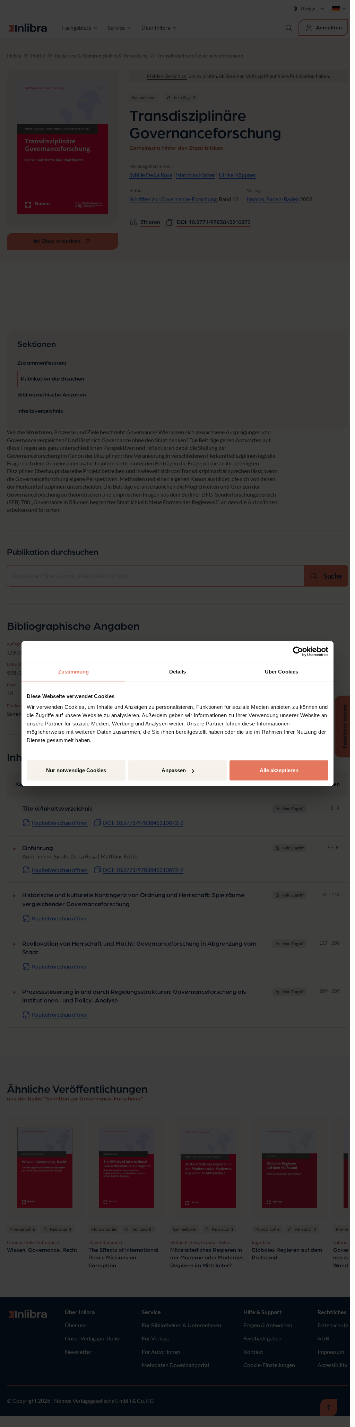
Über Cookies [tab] (281, 671)
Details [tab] (177, 671)
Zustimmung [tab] (73, 671)
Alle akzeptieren (279, 770)
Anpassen (174, 770)
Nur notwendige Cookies (76, 770)
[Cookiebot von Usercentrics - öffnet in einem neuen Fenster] (298, 651)
